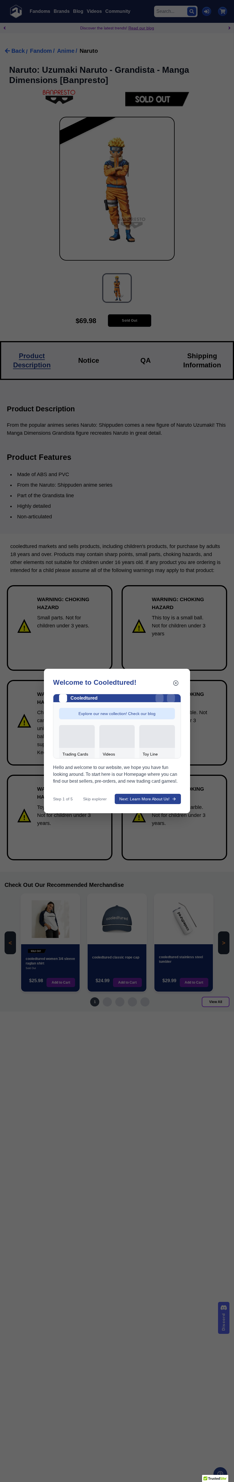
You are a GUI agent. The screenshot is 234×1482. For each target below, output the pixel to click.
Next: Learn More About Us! (144, 799)
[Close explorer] (176, 683)
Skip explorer (95, 799)
